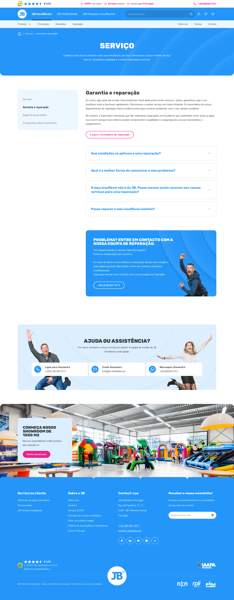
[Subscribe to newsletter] (212, 515)
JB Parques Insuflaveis (99, 14)
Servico (29, 33)
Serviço (27, 99)
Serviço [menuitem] (198, 24)
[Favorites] (205, 13)
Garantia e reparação (36, 107)
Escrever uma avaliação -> (37, 568)
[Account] (198, 13)
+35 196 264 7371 (128, 525)
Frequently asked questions (40, 123)
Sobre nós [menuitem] (183, 24)
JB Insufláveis (42, 14)
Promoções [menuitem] (43, 24)
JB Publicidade (67, 14)
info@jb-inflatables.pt (129, 530)
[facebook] (121, 540)
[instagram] (146, 540)
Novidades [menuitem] (61, 24)
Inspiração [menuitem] (78, 24)
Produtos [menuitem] (22, 24)
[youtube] (138, 540)
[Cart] (212, 13)
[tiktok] (154, 540)
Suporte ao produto (35, 115)
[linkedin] (130, 540)
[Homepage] (22, 14)
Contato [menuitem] (212, 24)
